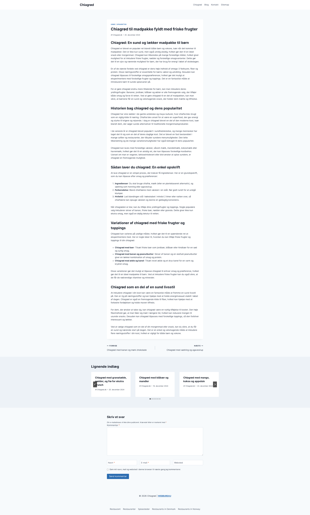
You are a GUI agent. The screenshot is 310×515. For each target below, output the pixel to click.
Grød (113, 24)
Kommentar (113, 425)
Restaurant (115, 509)
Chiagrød (197, 5)
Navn (111, 462)
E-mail (145, 462)
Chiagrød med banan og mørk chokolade (127, 348)
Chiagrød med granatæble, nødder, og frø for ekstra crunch (111, 381)
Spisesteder (144, 509)
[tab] (150, 399)
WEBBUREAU (164, 496)
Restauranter (129, 509)
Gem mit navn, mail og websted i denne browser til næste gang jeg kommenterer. (145, 469)
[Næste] (215, 384)
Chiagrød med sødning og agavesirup (185, 348)
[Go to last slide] (95, 384)
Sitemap (225, 5)
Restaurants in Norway (189, 509)
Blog (206, 5)
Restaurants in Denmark (163, 509)
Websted (178, 462)
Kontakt (214, 5)
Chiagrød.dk (117, 35)
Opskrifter (121, 24)
